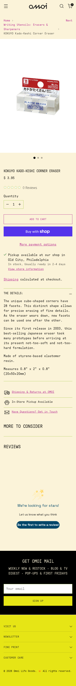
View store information (26, 269)
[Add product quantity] (19, 204)
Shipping (11, 279)
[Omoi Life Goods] (38, 6)
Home (7, 20)
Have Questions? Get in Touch (35, 411)
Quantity (11, 196)
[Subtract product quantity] (7, 204)
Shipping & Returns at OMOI (33, 392)
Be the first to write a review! (38, 525)
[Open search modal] (61, 6)
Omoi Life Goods (24, 671)
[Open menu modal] (6, 6)
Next (69, 20)
